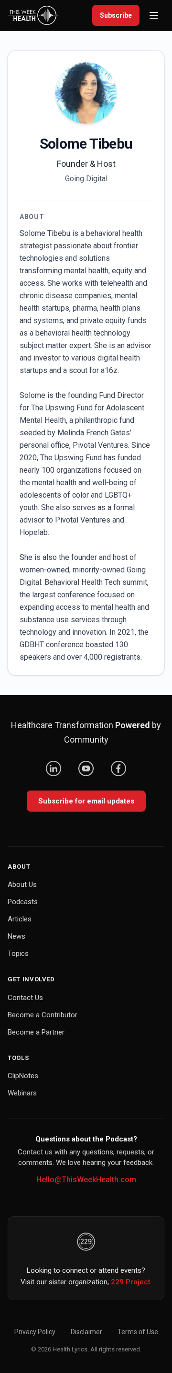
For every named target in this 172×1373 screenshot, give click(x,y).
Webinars (22, 1093)
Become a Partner (36, 1032)
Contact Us (25, 997)
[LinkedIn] (53, 768)
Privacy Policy (34, 1332)
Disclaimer (86, 1332)
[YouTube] (86, 768)
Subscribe (116, 15)
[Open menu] (153, 15)
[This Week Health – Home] (33, 15)
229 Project (130, 1282)
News (16, 936)
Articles (20, 919)
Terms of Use (138, 1332)
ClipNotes (23, 1075)
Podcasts (23, 901)
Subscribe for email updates (86, 801)
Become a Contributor (42, 1015)
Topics (18, 953)
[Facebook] (118, 768)
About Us (22, 884)
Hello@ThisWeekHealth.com (86, 1179)
